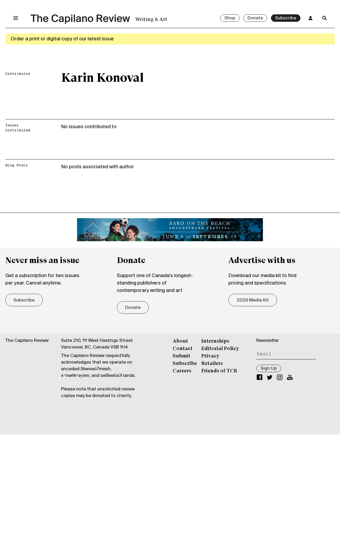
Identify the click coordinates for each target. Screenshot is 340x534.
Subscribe (285, 18)
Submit (181, 356)
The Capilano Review (27, 340)
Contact (183, 348)
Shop (229, 18)
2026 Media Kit (253, 300)
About (180, 341)
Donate (255, 18)
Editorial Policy (220, 348)
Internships (215, 341)
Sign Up (269, 368)
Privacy (210, 356)
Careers (182, 371)
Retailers (212, 363)
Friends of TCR (219, 371)
